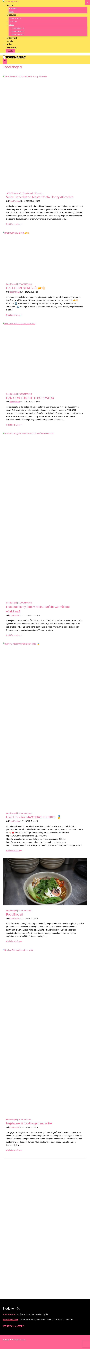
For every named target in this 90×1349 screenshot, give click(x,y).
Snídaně (11, 12)
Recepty (38, 193)
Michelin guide (13, 8)
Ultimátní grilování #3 (18, 28)
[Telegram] (23, 1326)
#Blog (9, 44)
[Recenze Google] (15, 1326)
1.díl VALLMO (13, 21)
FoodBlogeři (28, 193)
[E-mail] (19, 1326)
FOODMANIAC (25, 284)
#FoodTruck (12, 38)
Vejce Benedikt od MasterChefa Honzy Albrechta (39, 197)
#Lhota (10, 41)
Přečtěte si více (14, 224)
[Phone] (13, 1326)
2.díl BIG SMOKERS (15, 18)
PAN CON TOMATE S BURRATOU (30, 398)
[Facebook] (4, 1326)
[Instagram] (8, 1326)
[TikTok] (12, 1326)
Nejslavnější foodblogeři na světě (29, 1123)
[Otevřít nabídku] (5, 61)
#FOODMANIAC (13, 193)
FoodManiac (14, 201)
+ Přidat (10, 51)
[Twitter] (6, 1326)
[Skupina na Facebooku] (21, 1326)
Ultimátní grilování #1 (18, 34)
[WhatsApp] (17, 1326)
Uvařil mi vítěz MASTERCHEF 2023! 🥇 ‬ (34, 817)
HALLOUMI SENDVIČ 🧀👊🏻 (25, 288)
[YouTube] (10, 1326)
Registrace (11, 47)
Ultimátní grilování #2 (18, 31)
